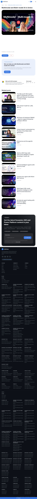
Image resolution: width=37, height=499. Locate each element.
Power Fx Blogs (15, 385)
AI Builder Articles (15, 478)
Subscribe (28, 237)
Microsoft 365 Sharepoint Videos (7, 461)
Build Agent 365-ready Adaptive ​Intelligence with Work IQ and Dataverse (24, 190)
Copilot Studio (28, 370)
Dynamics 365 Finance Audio (17, 425)
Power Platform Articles (5, 478)
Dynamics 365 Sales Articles (6, 443)
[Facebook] (29, 82)
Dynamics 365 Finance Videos (17, 423)
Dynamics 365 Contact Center (6, 295)
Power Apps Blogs (16, 378)
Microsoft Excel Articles (28, 460)
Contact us (7, 71)
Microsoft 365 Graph (29, 339)
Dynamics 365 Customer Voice (29, 295)
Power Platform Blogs (5, 372)
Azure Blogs (3, 279)
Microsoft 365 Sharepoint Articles (7, 460)
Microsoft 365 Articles (5, 454)
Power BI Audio (4, 493)
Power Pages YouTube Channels (30, 386)
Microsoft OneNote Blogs (5, 357)
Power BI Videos (4, 492)
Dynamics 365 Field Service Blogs (7, 306)
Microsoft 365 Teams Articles (17, 460)
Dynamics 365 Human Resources (29, 306)
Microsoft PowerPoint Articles (29, 466)
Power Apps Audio (16, 487)
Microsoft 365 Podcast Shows (6, 343)
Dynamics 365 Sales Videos (6, 444)
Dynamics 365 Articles (5, 401)
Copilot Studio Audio (28, 481)
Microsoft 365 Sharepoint (7, 347)
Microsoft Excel (28, 347)
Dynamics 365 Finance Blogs (17, 306)
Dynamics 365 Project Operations (29, 316)
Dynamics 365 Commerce (29, 284)
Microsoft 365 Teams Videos (17, 461)
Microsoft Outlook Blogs (16, 357)
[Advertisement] (18, 43)
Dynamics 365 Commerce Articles (30, 401)
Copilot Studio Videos (28, 480)
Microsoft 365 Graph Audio (29, 456)
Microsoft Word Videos (5, 473)
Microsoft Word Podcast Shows (6, 368)
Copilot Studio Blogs (28, 372)
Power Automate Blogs (28, 378)
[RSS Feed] (10, 257)
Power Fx (15, 489)
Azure (3, 393)
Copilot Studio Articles (28, 478)
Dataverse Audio (4, 487)
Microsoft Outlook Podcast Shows (18, 361)
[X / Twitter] (3, 257)
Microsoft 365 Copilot (17, 339)
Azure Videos (4, 396)
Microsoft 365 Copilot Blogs (17, 340)
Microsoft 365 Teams (17, 347)
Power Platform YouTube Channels (7, 373)
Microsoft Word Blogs (5, 365)
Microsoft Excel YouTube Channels (30, 350)
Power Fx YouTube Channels (17, 386)
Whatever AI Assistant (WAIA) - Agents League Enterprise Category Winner (25, 119)
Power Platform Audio (5, 481)
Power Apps (15, 376)
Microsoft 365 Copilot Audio (17, 456)
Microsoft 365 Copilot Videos (17, 455)
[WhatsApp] (34, 82)
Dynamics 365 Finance (17, 305)
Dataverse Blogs (4, 378)
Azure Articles (4, 395)
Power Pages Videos (28, 492)
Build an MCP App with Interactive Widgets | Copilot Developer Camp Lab (25, 154)
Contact (26, 266)
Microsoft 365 (4, 339)
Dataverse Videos (4, 486)
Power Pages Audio (28, 493)
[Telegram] (30, 82)
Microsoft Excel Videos (28, 461)
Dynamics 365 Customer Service (18, 295)
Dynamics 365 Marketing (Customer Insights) (6, 316)
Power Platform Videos (5, 480)
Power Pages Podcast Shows (29, 388)
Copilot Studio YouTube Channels (30, 373)
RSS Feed (3, 272)
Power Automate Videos (28, 486)
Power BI (3, 489)
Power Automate (28, 376)
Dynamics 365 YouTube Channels (7, 287)
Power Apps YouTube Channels (18, 379)
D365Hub (5, 1)
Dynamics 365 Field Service (7, 305)
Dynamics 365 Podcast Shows (6, 288)
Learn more (5, 55)
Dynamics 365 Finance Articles (17, 422)
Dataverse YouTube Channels (6, 379)
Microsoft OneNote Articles (6, 466)
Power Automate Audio (28, 487)
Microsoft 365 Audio (5, 456)
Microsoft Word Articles (5, 472)
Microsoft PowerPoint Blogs (29, 357)
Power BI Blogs (4, 385)
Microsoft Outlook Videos (17, 467)
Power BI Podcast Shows (5, 388)
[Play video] (18, 22)
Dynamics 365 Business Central (17, 285)
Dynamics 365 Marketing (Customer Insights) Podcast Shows (6, 325)
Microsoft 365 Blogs (5, 340)
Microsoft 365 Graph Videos (29, 455)
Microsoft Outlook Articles (17, 466)
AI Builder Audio (15, 481)
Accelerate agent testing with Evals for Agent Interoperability (25, 201)
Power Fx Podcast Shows (17, 388)
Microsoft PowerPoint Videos (29, 467)
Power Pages (27, 489)
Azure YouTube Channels (5, 280)
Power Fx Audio (15, 493)
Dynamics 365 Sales (5, 328)
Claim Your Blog (15, 266)
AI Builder (15, 370)
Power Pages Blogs (27, 385)
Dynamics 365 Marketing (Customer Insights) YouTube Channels (6, 321)
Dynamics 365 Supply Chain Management (18, 329)
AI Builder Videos (15, 480)
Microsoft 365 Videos (5, 455)
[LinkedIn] (27, 82)
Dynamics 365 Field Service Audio (7, 426)
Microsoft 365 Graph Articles (29, 454)
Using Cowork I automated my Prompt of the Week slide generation (26, 131)
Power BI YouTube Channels (6, 386)
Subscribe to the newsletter (7, 259)
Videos (3, 269)
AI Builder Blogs (15, 372)
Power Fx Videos (15, 492)
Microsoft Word (5, 364)
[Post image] (9, 97)
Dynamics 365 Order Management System (17, 316)
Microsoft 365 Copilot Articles (17, 454)
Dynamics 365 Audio (5, 404)
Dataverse (4, 376)
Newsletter (15, 269)
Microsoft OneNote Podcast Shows (7, 361)
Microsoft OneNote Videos (6, 467)
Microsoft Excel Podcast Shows (29, 351)
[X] (32, 82)
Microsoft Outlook (17, 464)
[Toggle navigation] (35, 1)
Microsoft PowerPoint (29, 464)
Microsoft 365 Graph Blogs (29, 340)
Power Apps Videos (16, 486)
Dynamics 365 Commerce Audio (29, 404)
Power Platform (5, 370)
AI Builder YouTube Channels (17, 373)
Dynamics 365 (4, 284)
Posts (2, 266)
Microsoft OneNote (5, 464)
